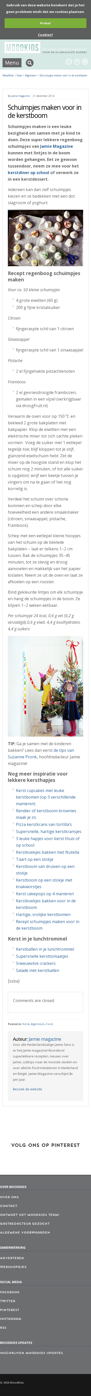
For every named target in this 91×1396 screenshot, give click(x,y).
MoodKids (8, 75)
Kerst (25, 1024)
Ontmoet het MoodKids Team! (29, 1215)
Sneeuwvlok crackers (36, 963)
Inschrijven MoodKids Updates (31, 1353)
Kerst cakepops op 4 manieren (45, 894)
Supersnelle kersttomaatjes (42, 956)
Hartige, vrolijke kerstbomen (43, 914)
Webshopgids (13, 1267)
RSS (3, 1327)
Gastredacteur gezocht (25, 1223)
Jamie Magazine (56, 146)
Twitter (7, 1301)
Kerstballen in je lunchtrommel (45, 949)
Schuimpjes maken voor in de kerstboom (63, 75)
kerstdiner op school (28, 172)
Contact (8, 1206)
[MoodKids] (45, 51)
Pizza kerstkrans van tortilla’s (44, 824)
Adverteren (12, 1258)
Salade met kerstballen (37, 970)
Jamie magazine (20, 96)
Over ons (9, 1197)
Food (49, 1024)
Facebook (9, 1292)
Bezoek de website (27, 1089)
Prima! (45, 23)
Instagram (10, 1319)
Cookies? (45, 34)
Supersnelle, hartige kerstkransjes (48, 831)
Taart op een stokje (34, 859)
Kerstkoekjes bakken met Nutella (47, 852)
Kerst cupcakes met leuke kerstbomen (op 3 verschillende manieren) (46, 797)
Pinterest (9, 1310)
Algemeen (37, 1024)
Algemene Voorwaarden (25, 1232)
